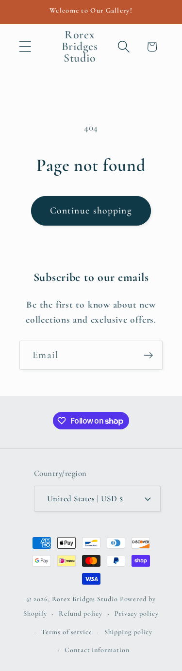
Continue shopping (91, 210)
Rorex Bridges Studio (85, 599)
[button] (25, 47)
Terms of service (66, 632)
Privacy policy (137, 613)
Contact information (97, 650)
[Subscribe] (148, 355)
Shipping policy (128, 632)
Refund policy (80, 613)
